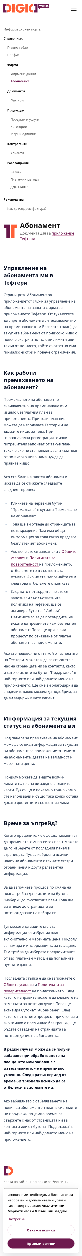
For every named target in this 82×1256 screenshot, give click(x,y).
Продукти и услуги (24, 119)
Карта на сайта (16, 1182)
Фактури (17, 100)
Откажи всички (41, 1230)
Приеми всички (41, 1243)
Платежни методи (24, 179)
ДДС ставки (19, 186)
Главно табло (17, 47)
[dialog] (41, 1220)
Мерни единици (23, 134)
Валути (15, 172)
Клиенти (17, 153)
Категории (18, 126)
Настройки (17, 1219)
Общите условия (19, 984)
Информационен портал (23, 29)
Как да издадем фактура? (26, 208)
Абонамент (19, 81)
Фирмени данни (23, 74)
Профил (13, 55)
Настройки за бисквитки (49, 1182)
